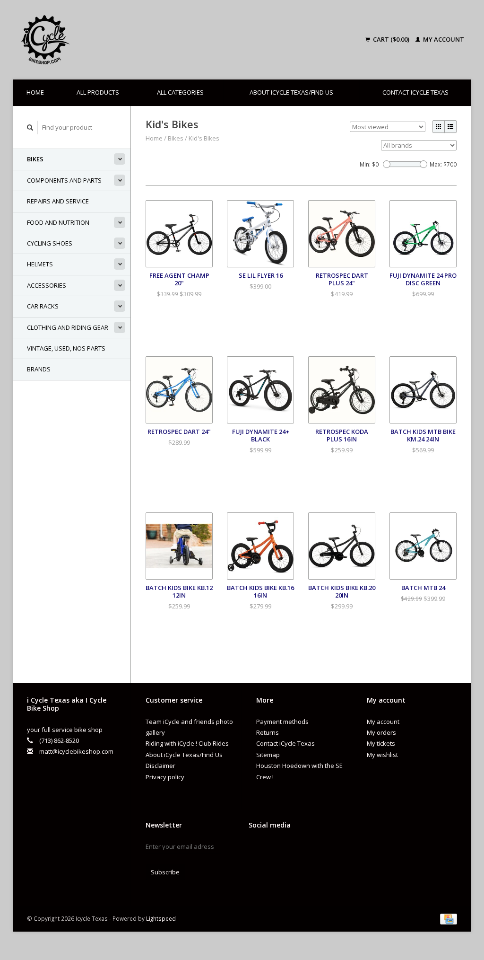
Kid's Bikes (204, 138)
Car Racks (43, 306)
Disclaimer (160, 765)
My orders (381, 732)
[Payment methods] (448, 918)
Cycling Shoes (49, 243)
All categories (180, 92)
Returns (267, 732)
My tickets (381, 743)
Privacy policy (165, 777)
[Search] (30, 127)
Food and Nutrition (58, 222)
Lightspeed (161, 918)
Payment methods (282, 721)
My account (443, 39)
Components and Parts (64, 180)
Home (35, 92)
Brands (39, 369)
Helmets (40, 264)
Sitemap (268, 754)
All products (98, 92)
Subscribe (165, 872)
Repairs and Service (58, 201)
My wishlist (382, 754)
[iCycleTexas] (95, 39)
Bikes (35, 159)
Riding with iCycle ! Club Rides (187, 743)
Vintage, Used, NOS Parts (66, 348)
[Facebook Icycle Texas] (256, 848)
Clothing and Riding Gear (67, 327)
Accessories (46, 285)
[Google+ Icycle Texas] (272, 848)
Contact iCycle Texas (415, 92)
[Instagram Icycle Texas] (289, 848)
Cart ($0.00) (391, 39)
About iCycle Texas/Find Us (291, 92)
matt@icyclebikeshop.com (76, 751)
